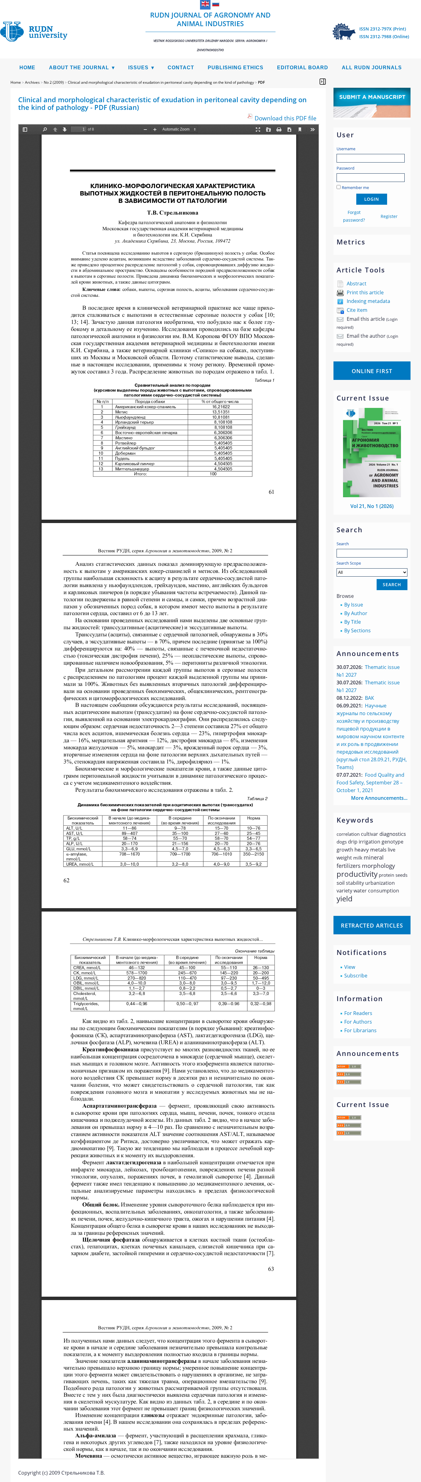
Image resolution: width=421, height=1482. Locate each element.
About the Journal (79, 67)
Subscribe (355, 975)
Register (389, 216)
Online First (372, 371)
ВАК (369, 698)
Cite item (357, 310)
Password (345, 168)
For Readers (358, 1013)
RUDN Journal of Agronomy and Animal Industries (210, 31)
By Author (355, 613)
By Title (352, 621)
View (349, 967)
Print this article (365, 292)
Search (343, 543)
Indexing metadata (368, 301)
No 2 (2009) (54, 82)
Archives (32, 82)
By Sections (357, 630)
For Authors (358, 1021)
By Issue (353, 604)
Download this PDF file (286, 118)
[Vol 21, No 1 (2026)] (372, 495)
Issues (138, 67)
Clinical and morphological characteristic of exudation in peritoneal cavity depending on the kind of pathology (161, 82)
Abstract (356, 283)
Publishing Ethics (236, 67)
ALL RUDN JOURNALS (372, 67)
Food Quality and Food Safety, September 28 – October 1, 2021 (370, 782)
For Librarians (360, 1030)
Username (346, 148)
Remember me (355, 187)
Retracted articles (372, 925)
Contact (181, 67)
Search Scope (349, 563)
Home (27, 67)
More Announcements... (379, 798)
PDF (261, 82)
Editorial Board (302, 67)
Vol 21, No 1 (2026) (372, 506)
